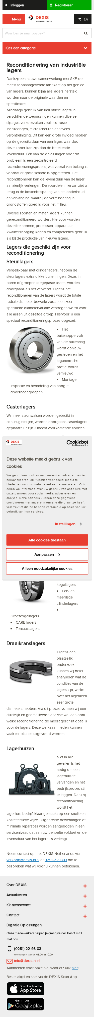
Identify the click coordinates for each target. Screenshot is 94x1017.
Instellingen (65, 524)
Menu (16, 19)
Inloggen (17, 5)
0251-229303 (56, 859)
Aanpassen (44, 554)
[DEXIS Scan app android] (25, 1005)
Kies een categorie (21, 48)
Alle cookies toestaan (47, 540)
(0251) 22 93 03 (27, 948)
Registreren (64, 5)
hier (75, 967)
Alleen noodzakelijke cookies (47, 568)
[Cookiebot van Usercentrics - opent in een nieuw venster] (67, 443)
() (85, 19)
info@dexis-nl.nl (27, 960)
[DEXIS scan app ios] (25, 989)
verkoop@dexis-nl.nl (23, 859)
